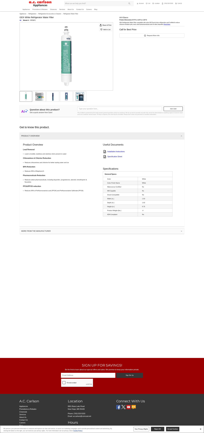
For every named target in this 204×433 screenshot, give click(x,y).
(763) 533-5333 (79, 413)
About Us (71, 9)
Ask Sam (173, 109)
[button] (137, 3)
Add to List (106, 29)
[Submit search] (129, 3)
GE (20, 20)
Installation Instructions (116, 151)
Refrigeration (32, 14)
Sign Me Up (130, 375)
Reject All (157, 429)
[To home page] (40, 3)
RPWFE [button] (33, 20)
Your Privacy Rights (141, 429)
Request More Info (153, 35)
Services (62, 9)
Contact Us (80, 9)
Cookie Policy (77, 431)
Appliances (26, 9)
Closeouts (53, 9)
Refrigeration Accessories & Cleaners (49, 14)
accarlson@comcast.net (82, 416)
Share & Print (106, 25)
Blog (95, 9)
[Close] (200, 429)
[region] (102, 429)
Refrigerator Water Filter (70, 14)
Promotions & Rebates (39, 9)
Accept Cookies (172, 429)
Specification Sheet (114, 156)
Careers (89, 9)
